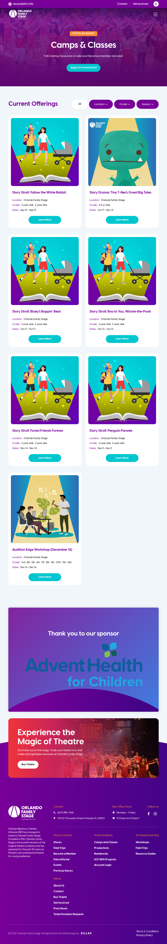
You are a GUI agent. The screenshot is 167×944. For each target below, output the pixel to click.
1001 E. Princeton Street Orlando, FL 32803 (81, 818)
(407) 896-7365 (65, 812)
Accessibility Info (23, 4)
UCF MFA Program (105, 859)
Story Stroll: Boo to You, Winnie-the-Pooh (120, 311)
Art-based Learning (147, 835)
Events (57, 865)
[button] (83, 68)
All (79, 104)
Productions (101, 848)
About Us (58, 885)
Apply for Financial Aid (83, 67)
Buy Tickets (28, 764)
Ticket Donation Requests (68, 914)
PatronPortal (61, 859)
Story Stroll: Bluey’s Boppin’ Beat (36, 311)
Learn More (44, 220)
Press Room (60, 908)
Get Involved (140, 4)
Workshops (142, 842)
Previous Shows (63, 870)
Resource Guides (146, 853)
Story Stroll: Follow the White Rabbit (39, 192)
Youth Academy (103, 835)
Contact (122, 4)
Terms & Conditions (147, 931)
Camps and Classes (106, 842)
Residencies (101, 853)
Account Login (102, 865)
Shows (57, 842)
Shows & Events (62, 835)
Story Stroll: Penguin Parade (111, 431)
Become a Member (64, 853)
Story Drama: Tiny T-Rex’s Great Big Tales (120, 192)
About (57, 878)
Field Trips (59, 848)
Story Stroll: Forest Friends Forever (37, 431)
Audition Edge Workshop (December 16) (42, 550)
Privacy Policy (144, 935)
